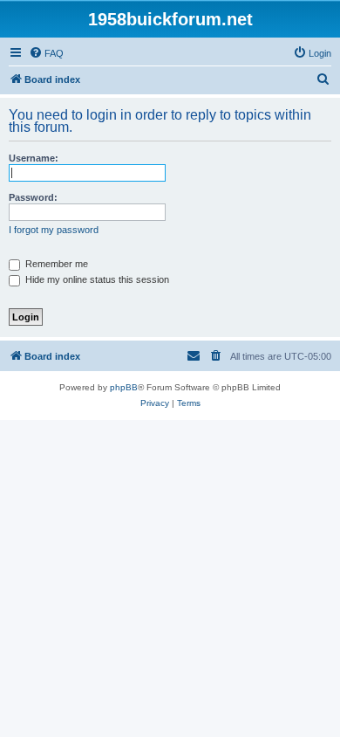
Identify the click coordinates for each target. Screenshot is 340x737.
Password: (33, 197)
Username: (33, 158)
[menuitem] (46, 53)
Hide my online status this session (96, 279)
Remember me (55, 263)
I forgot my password (54, 229)
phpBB (124, 387)
